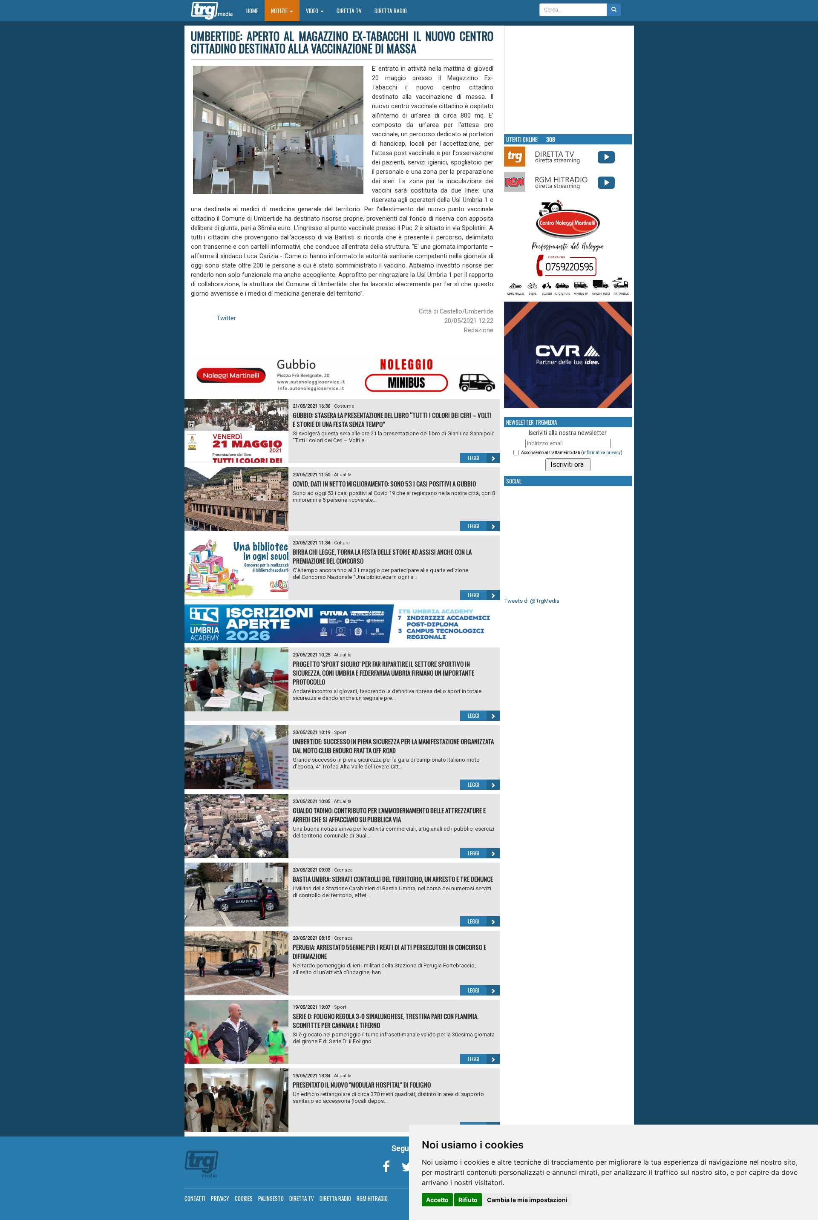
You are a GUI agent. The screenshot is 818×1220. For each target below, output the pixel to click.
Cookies (244, 1198)
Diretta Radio (390, 10)
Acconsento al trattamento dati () (571, 452)
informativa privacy (602, 452)
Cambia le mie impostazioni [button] (527, 1199)
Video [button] (313, 10)
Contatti (194, 1198)
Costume (344, 406)
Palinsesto (271, 1198)
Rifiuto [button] (468, 1199)
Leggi (473, 457)
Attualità (342, 475)
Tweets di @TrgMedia (531, 601)
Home (255, 10)
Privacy (220, 1198)
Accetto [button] (437, 1199)
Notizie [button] (280, 10)
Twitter (226, 318)
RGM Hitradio (372, 1198)
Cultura (342, 543)
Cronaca (343, 870)
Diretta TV (349, 10)
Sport (340, 732)
